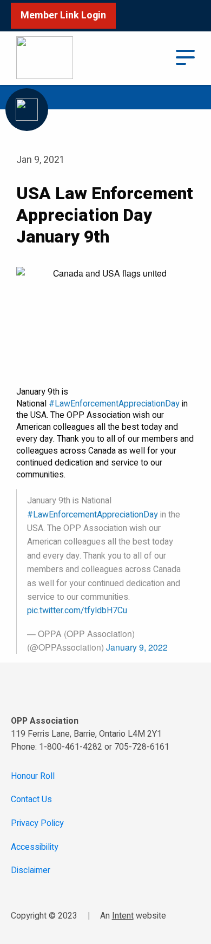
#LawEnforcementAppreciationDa (112, 403)
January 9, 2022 (137, 647)
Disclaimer (30, 870)
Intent (123, 915)
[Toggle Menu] (185, 56)
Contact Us (31, 800)
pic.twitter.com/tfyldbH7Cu (77, 610)
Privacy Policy (37, 823)
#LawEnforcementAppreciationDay (92, 514)
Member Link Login (63, 15)
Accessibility (34, 847)
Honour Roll (33, 776)
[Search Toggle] (154, 58)
